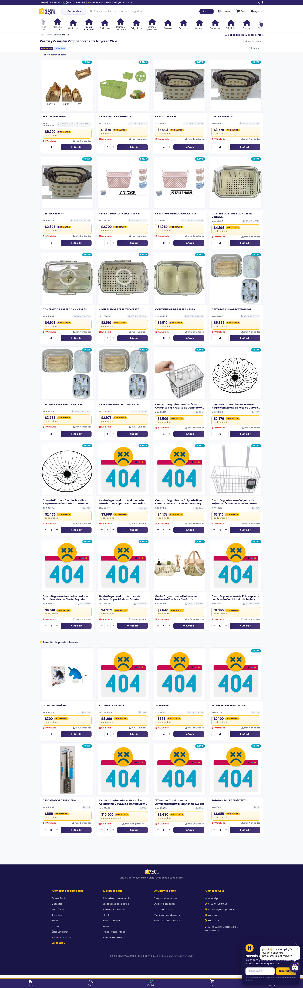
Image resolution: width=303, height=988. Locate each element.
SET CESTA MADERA (54, 116)
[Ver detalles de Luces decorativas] (67, 674)
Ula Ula (106, 915)
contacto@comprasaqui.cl (222, 909)
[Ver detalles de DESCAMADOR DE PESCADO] (67, 770)
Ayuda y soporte (165, 891)
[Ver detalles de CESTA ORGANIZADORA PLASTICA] (123, 183)
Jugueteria (57, 915)
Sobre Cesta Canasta (54, 54)
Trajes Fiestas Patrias (114, 931)
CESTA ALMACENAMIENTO (115, 116)
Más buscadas (112, 891)
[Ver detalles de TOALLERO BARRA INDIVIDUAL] (236, 674)
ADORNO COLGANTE (111, 705)
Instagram (213, 915)
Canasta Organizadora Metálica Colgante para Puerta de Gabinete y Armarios (178, 408)
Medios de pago (163, 909)
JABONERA (162, 705)
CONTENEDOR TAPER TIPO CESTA (119, 309)
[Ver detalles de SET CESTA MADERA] (67, 86)
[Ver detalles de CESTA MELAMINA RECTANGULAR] (236, 278)
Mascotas (57, 904)
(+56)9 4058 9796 (51, 2)
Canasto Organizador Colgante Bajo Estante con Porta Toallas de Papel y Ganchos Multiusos (178, 504)
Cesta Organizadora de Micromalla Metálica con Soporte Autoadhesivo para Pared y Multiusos (122, 504)
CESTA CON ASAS (165, 116)
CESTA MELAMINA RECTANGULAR (231, 309)
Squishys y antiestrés (114, 909)
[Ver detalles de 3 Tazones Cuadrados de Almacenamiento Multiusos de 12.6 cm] (180, 770)
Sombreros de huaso (114, 937)
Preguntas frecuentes (165, 898)
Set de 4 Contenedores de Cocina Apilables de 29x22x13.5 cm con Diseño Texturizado (123, 804)
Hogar (49, 35)
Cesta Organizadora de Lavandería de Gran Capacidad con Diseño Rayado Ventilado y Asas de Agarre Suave (121, 601)
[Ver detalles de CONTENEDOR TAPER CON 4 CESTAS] (67, 278)
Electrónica (58, 909)
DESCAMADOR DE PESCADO (59, 800)
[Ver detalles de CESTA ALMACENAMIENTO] (123, 86)
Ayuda (258, 11)
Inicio (42, 35)
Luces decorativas (54, 705)
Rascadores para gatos (116, 904)
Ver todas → (59, 943)
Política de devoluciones (167, 920)
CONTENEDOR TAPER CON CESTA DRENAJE (231, 215)
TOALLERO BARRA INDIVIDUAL (229, 705)
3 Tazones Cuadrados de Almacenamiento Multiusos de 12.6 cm (179, 802)
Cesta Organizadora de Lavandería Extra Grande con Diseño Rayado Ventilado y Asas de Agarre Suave (65, 599)
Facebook (213, 920)
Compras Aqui (214, 891)
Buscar (207, 11)
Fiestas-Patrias (60, 898)
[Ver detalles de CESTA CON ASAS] (180, 86)
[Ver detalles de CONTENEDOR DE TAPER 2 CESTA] (180, 278)
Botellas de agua (112, 920)
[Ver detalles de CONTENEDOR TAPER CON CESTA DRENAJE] (236, 183)
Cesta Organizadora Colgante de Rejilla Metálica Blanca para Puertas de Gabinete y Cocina (234, 504)
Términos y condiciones (167, 915)
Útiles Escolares (60, 931)
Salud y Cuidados (61, 937)
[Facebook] (262, 2)
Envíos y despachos (165, 904)
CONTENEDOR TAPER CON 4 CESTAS (64, 309)
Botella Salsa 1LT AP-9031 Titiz (229, 800)
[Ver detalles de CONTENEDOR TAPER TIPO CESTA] (123, 278)
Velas (106, 926)
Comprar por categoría (67, 891)
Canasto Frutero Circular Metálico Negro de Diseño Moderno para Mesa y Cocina (66, 504)
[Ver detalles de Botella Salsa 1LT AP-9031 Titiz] (236, 770)
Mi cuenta (226, 11)
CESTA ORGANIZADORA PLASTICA (119, 213)
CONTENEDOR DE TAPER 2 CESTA (175, 309)
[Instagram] (259, 2)
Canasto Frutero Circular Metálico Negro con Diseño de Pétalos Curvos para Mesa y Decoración (234, 408)
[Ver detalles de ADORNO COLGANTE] (123, 674)
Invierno (56, 926)
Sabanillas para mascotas (117, 898)
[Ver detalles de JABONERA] (180, 674)
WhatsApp (213, 898)
